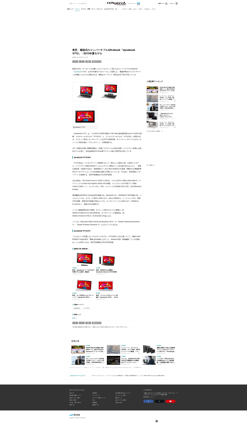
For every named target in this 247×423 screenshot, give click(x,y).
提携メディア (118, 397)
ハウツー (154, 9)
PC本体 (98, 367)
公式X (130, 9)
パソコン (77, 9)
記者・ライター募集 (120, 400)
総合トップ (70, 9)
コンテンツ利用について (98, 397)
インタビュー (147, 9)
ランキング (124, 9)
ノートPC (86, 308)
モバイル (83, 9)
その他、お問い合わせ (75, 402)
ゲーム (93, 9)
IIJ (116, 9)
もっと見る (150, 165)
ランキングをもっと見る (153, 131)
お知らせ (71, 393)
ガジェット (100, 9)
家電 (89, 9)
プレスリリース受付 (120, 395)
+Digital (85, 367)
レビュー (135, 9)
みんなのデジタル (109, 9)
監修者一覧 (95, 404)
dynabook (78, 72)
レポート (141, 9)
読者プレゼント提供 (74, 397)
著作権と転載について (75, 395)
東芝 (73, 318)
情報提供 (94, 402)
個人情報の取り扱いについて (122, 393)
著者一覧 (71, 404)
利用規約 (94, 393)
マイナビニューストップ (75, 367)
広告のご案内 (72, 400)
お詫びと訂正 (118, 402)
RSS (93, 400)
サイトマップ (95, 395)
